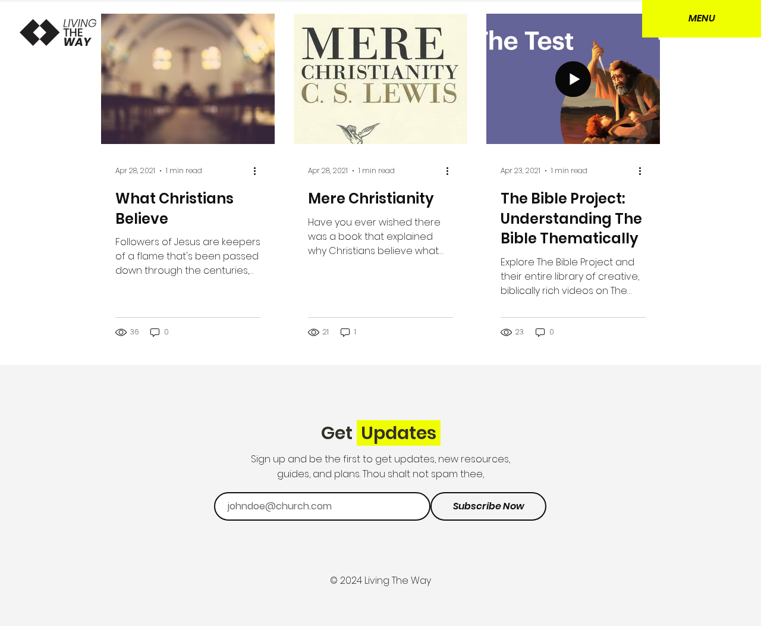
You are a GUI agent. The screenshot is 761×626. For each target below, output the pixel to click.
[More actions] (258, 171)
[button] (701, 18)
